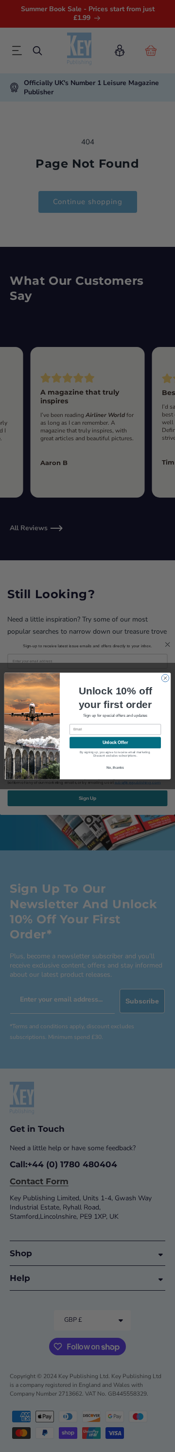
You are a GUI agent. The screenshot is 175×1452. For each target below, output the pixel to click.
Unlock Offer (115, 742)
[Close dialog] (165, 678)
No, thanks (115, 767)
